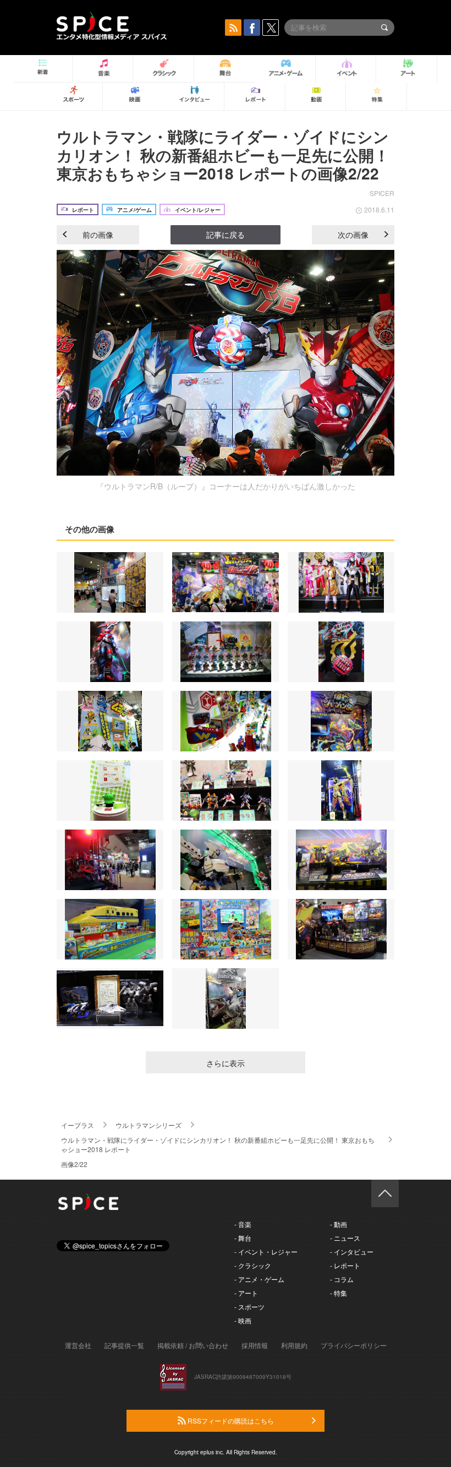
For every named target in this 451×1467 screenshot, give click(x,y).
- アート (246, 1292)
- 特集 (338, 1292)
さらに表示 (225, 1062)
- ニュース (345, 1237)
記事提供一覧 (124, 1345)
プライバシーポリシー (354, 1345)
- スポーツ (249, 1306)
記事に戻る (225, 234)
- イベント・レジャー (266, 1251)
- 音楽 (242, 1224)
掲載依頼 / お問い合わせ (192, 1345)
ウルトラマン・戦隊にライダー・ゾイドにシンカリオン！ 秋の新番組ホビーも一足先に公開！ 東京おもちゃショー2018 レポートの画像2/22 (223, 154)
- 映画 (242, 1320)
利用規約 (294, 1345)
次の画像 (353, 234)
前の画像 (97, 234)
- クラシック (252, 1265)
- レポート (345, 1265)
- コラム (342, 1279)
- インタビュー (351, 1251)
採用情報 (254, 1345)
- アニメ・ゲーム (259, 1279)
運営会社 (78, 1345)
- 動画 (338, 1224)
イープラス (77, 1125)
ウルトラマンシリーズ (149, 1125)
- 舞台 (242, 1237)
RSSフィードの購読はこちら (230, 1420)
